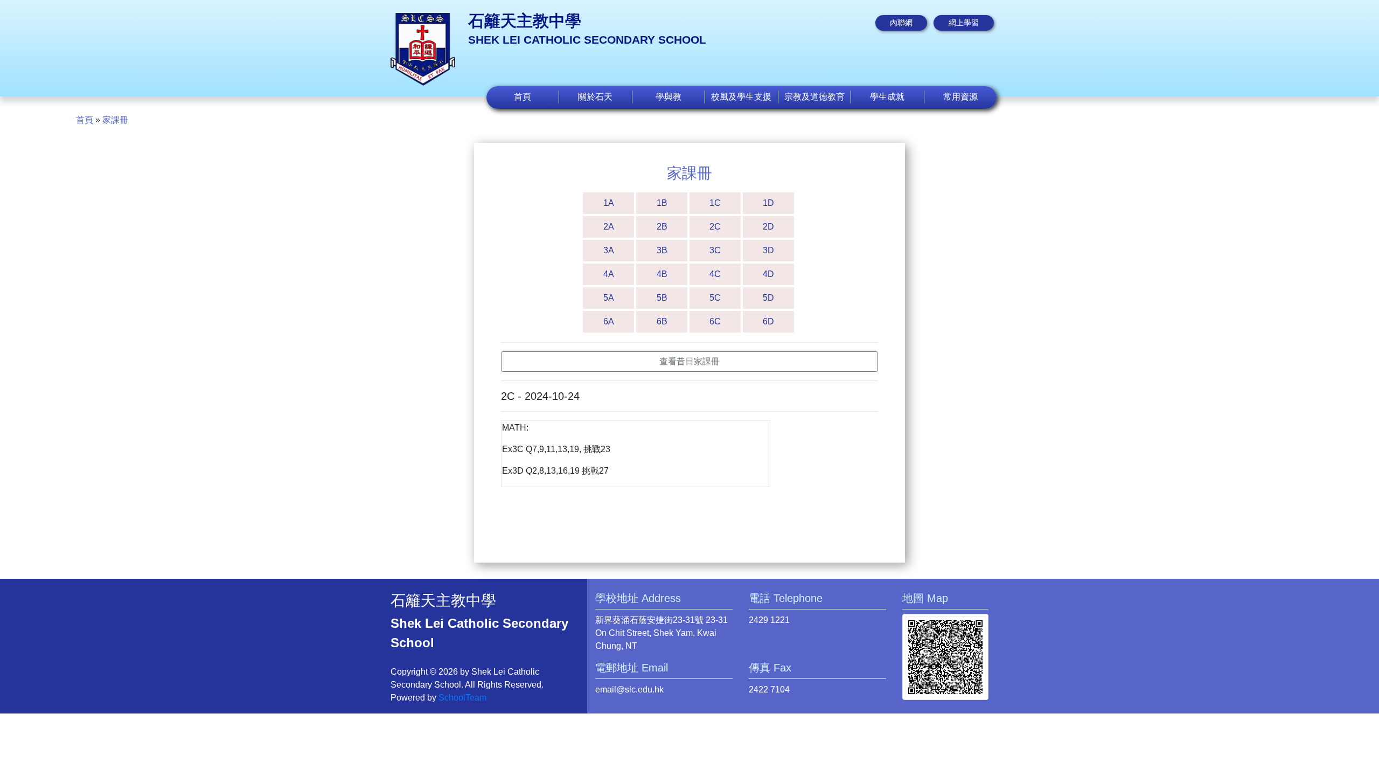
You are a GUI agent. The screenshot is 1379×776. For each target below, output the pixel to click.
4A (608, 274)
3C (715, 250)
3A (608, 250)
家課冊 (115, 119)
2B (662, 226)
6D (768, 321)
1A (608, 202)
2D (768, 226)
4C (715, 274)
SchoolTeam (462, 697)
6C (715, 321)
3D (768, 250)
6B (662, 321)
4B (662, 274)
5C (715, 297)
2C (715, 226)
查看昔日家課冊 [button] (689, 361)
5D (768, 297)
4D (768, 274)
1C (715, 202)
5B (662, 297)
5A (608, 297)
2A (608, 226)
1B (662, 202)
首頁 (522, 96)
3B (662, 250)
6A (608, 321)
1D (768, 202)
